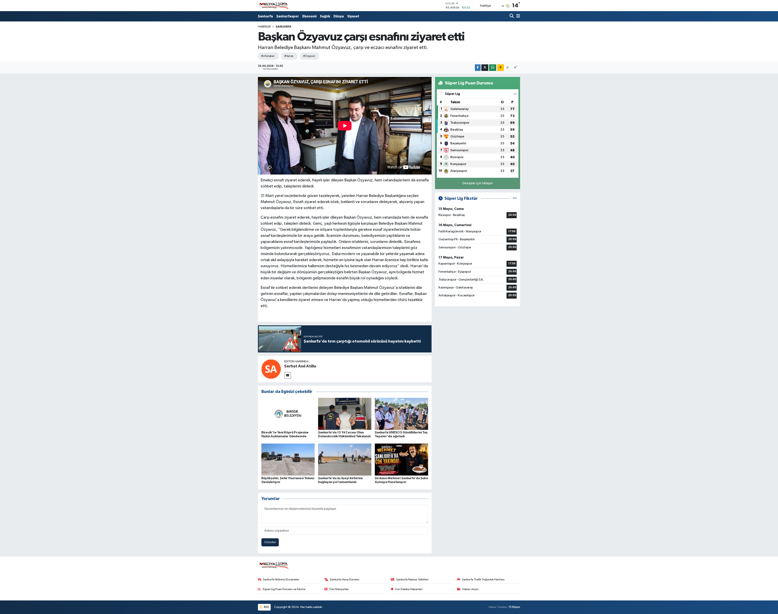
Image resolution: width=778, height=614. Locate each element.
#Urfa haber (268, 56)
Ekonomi (309, 16)
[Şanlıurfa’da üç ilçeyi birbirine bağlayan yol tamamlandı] (344, 459)
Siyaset (353, 16)
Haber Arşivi (470, 589)
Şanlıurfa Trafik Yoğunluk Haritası (483, 579)
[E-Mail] (287, 375)
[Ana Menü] (517, 16)
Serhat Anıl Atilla (300, 366)
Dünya (338, 16)
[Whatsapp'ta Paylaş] (492, 67)
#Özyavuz (309, 56)
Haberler (264, 26)
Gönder (270, 542)
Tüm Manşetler (339, 589)
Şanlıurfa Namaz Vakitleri (412, 579)
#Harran (288, 56)
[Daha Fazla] (500, 67)
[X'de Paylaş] (484, 67)
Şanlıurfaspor (287, 16)
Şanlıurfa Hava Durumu (344, 579)
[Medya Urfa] (273, 5)
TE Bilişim (514, 607)
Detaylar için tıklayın (478, 183)
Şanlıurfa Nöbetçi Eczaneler (281, 579)
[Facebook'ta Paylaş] (478, 67)
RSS (266, 607)
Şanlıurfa (265, 16)
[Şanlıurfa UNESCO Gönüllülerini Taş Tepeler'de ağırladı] (401, 413)
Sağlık (325, 16)
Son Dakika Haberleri (408, 589)
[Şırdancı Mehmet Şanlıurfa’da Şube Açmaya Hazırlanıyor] (401, 459)
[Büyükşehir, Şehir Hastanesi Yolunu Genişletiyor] (288, 459)
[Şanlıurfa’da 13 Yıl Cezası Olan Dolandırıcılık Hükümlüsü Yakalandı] (344, 413)
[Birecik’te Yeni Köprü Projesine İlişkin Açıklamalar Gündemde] (288, 413)
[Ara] (512, 16)
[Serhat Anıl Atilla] (271, 369)
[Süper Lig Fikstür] (515, 198)
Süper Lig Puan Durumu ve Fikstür (284, 589)
